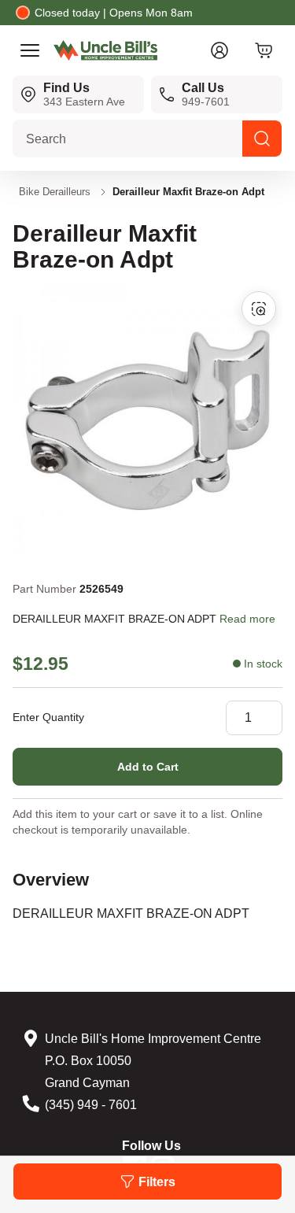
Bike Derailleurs (54, 192)
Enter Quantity (48, 717)
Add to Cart (148, 766)
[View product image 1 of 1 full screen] (259, 308)
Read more (247, 618)
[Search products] (262, 138)
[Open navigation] (30, 50)
